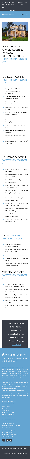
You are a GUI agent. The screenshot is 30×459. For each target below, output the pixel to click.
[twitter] (11, 10)
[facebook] (8, 10)
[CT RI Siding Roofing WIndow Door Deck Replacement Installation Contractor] (8, 15)
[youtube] (13, 10)
